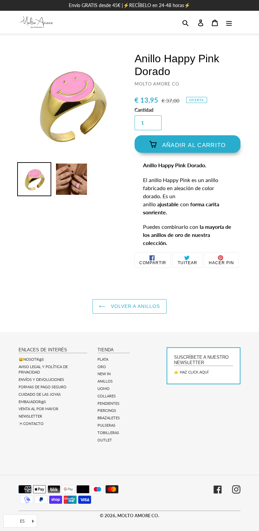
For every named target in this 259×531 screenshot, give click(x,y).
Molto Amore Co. (138, 515)
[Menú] (229, 22)
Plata (102, 359)
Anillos (105, 381)
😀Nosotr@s (31, 359)
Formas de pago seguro (42, 387)
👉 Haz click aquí (191, 372)
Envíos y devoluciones (41, 379)
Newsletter (30, 416)
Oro (101, 366)
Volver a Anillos (134, 306)
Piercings (106, 410)
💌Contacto (31, 423)
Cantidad (144, 110)
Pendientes (108, 403)
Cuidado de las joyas (40, 394)
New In (104, 373)
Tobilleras (108, 432)
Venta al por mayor (38, 408)
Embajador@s (32, 401)
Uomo (103, 388)
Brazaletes (108, 418)
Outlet (104, 440)
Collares (106, 396)
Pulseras (106, 425)
